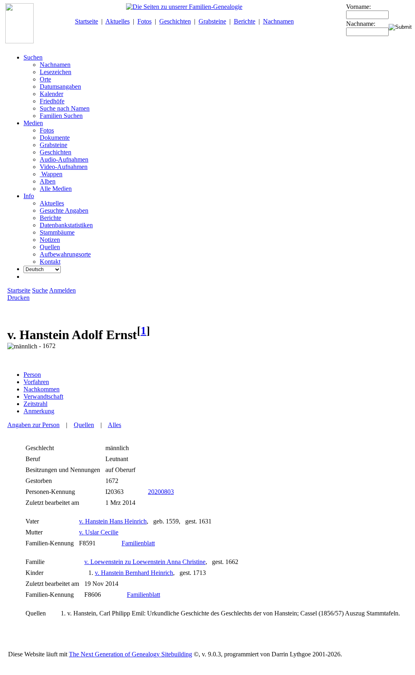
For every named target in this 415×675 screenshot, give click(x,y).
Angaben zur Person (33, 424)
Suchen (33, 57)
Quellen (84, 424)
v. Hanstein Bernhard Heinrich (134, 572)
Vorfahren (36, 381)
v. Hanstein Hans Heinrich (113, 521)
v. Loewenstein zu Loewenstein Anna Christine (144, 561)
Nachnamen (278, 21)
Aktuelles (117, 21)
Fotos (144, 21)
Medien (33, 123)
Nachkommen (42, 389)
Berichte (244, 21)
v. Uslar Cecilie (98, 532)
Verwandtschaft (43, 396)
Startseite (86, 21)
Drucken (18, 297)
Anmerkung (39, 411)
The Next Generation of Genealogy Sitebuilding (130, 654)
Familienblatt (138, 543)
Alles (114, 424)
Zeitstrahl (35, 403)
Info (29, 195)
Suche (40, 290)
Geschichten (175, 21)
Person (32, 374)
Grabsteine (212, 21)
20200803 (161, 491)
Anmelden (62, 290)
